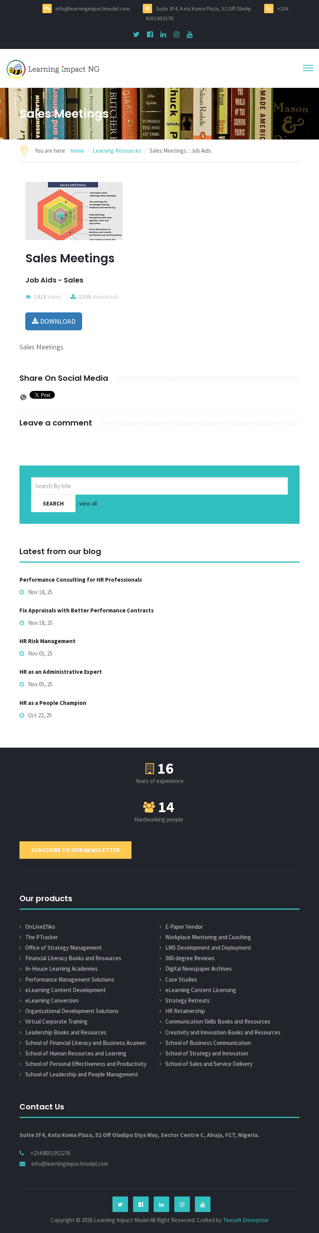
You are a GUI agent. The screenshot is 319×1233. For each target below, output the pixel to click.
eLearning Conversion (52, 1000)
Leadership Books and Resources (66, 1032)
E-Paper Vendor (184, 926)
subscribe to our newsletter (75, 850)
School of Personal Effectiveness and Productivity (86, 1063)
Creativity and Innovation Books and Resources (222, 1032)
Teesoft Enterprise (245, 1220)
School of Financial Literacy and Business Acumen (85, 1042)
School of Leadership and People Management (81, 1074)
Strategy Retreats (187, 1000)
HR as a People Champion (52, 702)
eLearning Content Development (65, 990)
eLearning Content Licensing (200, 990)
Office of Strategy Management (63, 947)
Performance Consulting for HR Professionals (80, 579)
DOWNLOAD (57, 321)
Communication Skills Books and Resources (217, 1021)
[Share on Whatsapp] (23, 396)
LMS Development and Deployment (208, 947)
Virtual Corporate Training (56, 1021)
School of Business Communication (208, 1042)
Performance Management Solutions (69, 979)
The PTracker (41, 937)
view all (88, 503)
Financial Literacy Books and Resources (73, 958)
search (53, 503)
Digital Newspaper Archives (198, 968)
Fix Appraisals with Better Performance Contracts (86, 610)
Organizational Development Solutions (72, 1011)
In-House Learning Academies (61, 968)
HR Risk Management (47, 641)
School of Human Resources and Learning (75, 1053)
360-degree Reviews (190, 958)
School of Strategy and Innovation (206, 1053)
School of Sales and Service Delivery (208, 1063)
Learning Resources (117, 150)
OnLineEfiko (40, 926)
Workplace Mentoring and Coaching (208, 937)
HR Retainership (185, 1011)
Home (77, 150)
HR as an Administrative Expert (60, 671)
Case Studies (181, 979)
